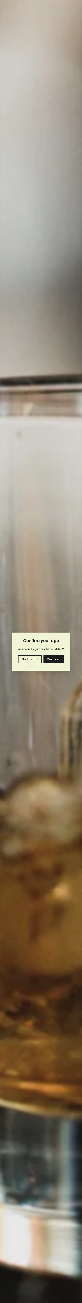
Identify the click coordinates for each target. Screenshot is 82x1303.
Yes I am (53, 659)
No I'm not (30, 659)
